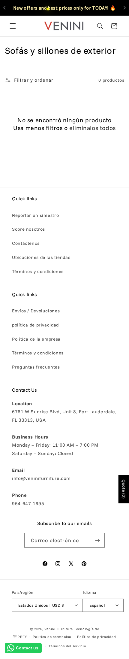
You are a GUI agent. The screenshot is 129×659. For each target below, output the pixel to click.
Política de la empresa (36, 339)
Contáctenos (26, 243)
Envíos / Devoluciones (36, 311)
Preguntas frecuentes (36, 367)
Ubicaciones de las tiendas (41, 257)
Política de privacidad (96, 636)
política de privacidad (35, 325)
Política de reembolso (52, 636)
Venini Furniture (59, 629)
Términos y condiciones (38, 271)
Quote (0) (124, 489)
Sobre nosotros (28, 229)
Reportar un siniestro (35, 215)
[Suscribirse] (97, 540)
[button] (13, 26)
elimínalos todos (92, 128)
